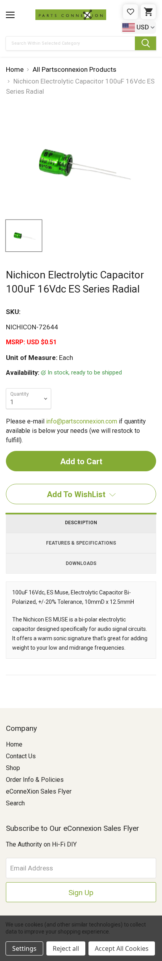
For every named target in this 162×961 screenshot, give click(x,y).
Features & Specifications (81, 543)
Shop (13, 768)
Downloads (81, 563)
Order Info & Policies (35, 779)
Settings (24, 948)
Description (81, 522)
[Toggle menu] (10, 15)
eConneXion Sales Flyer (39, 791)
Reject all (66, 948)
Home (14, 744)
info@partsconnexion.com (81, 421)
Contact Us (21, 756)
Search (15, 803)
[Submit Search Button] (145, 43)
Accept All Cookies (122, 948)
